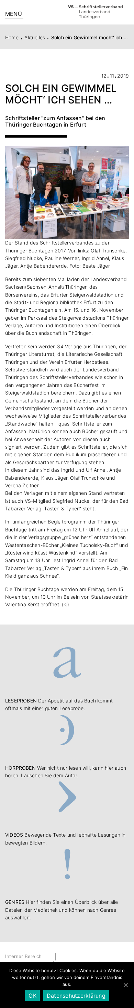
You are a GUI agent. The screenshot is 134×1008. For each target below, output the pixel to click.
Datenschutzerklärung (76, 995)
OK (32, 995)
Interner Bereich (23, 956)
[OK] (125, 984)
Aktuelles (34, 37)
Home (12, 37)
